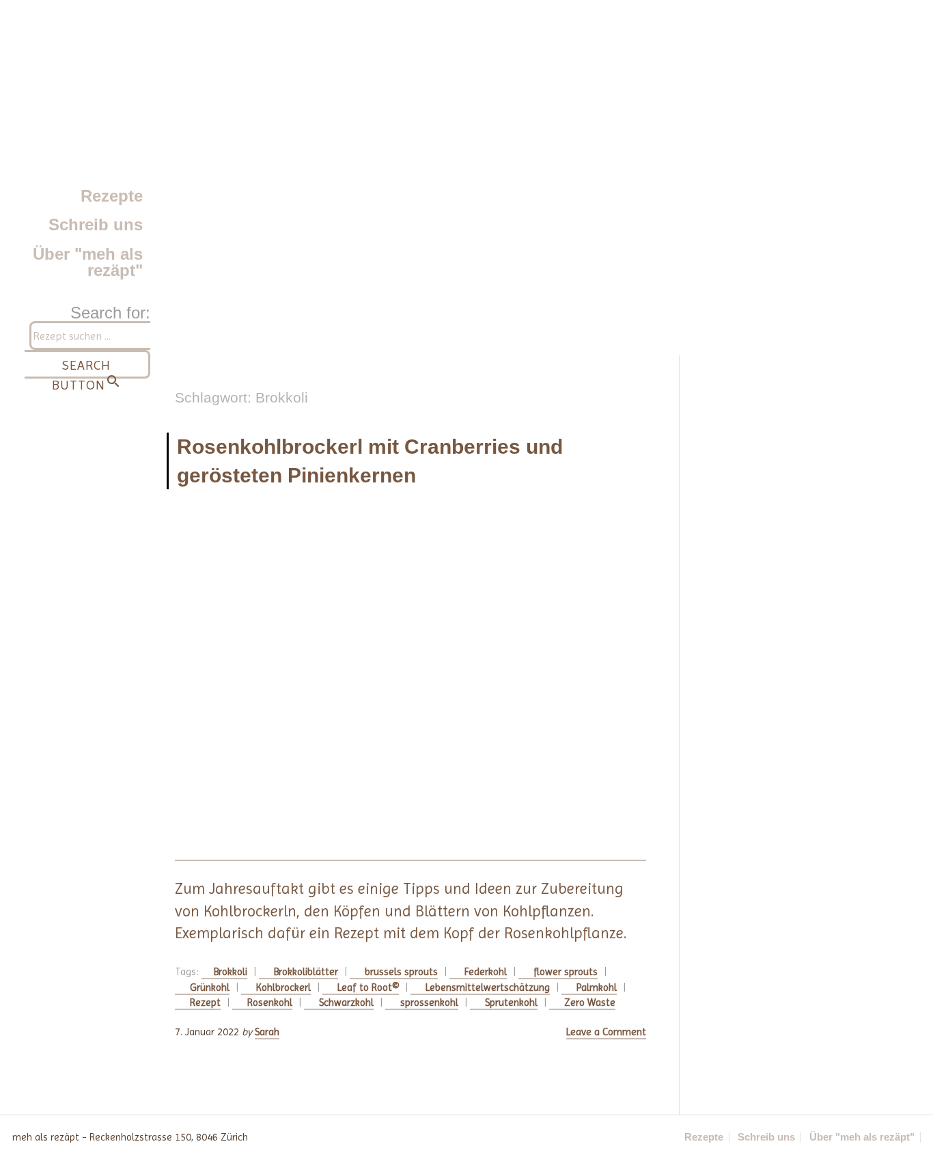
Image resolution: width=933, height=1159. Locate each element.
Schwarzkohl (346, 1002)
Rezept (205, 1002)
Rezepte (112, 196)
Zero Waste (589, 1002)
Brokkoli (230, 972)
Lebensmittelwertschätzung (488, 987)
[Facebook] (463, 1137)
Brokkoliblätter (306, 972)
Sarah (267, 1032)
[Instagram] (433, 1137)
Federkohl (485, 972)
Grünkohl (209, 987)
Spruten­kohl (511, 1002)
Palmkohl (596, 987)
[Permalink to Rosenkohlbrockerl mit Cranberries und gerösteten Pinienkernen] (410, 683)
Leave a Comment (606, 1032)
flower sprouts (565, 972)
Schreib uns (95, 224)
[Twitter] (494, 1137)
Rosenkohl (269, 1002)
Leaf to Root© (368, 987)
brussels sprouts (401, 972)
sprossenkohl (429, 1002)
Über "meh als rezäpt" (88, 262)
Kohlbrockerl (283, 987)
